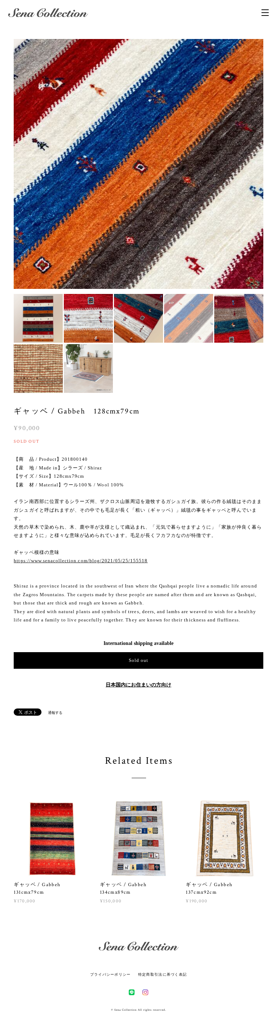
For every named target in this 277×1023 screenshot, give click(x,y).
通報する (55, 713)
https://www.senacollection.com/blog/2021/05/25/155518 (81, 560)
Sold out (138, 660)
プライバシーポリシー (110, 974)
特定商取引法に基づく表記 (162, 974)
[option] (138, 164)
